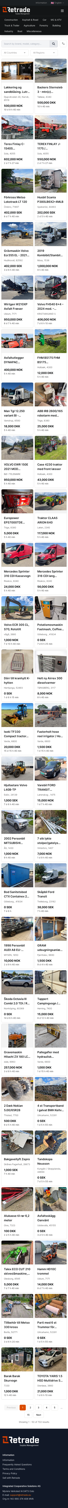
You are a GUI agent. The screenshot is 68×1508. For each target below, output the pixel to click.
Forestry (44, 25)
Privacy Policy (10, 1473)
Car (44, 19)
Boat (20, 31)
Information (41, 2)
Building (57, 25)
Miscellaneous (34, 31)
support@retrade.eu (20, 1495)
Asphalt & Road (30, 19)
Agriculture (29, 25)
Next (38, 1414)
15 (28, 1414)
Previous (11, 1407)
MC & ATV (56, 19)
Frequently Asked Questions (17, 1464)
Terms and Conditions (14, 1469)
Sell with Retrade (11, 1477)
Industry (8, 31)
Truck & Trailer (11, 25)
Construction (11, 19)
